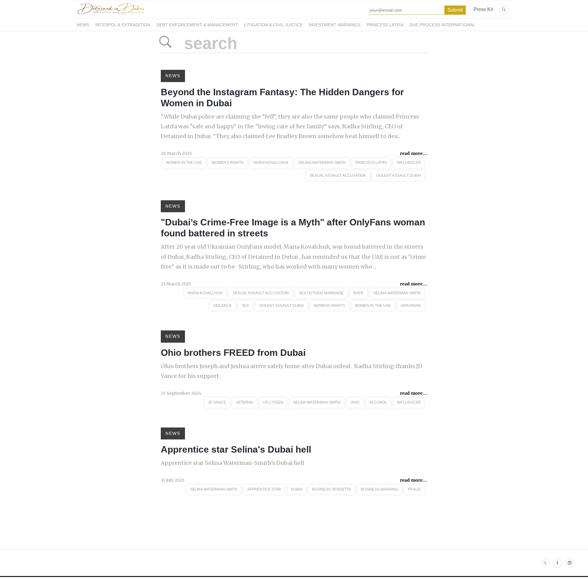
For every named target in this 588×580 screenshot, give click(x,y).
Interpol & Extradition (122, 24)
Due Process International (442, 24)
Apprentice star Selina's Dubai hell (236, 449)
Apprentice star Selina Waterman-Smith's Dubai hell (232, 462)
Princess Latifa (385, 24)
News (83, 24)
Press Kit (483, 9)
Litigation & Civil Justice (273, 24)
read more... (413, 153)
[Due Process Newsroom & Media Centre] (111, 15)
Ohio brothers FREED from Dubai (233, 353)
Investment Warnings (334, 24)
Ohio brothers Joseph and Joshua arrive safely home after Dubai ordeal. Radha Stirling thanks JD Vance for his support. (291, 371)
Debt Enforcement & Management (197, 24)
